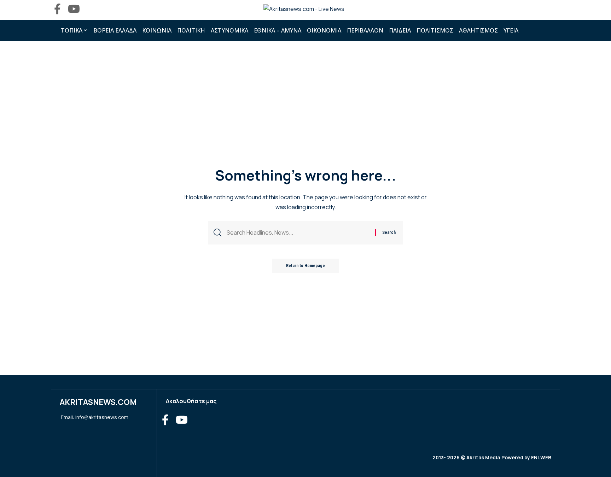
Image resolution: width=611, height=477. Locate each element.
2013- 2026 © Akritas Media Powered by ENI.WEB (491, 457)
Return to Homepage (305, 265)
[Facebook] (57, 9)
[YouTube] (74, 9)
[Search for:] (298, 233)
